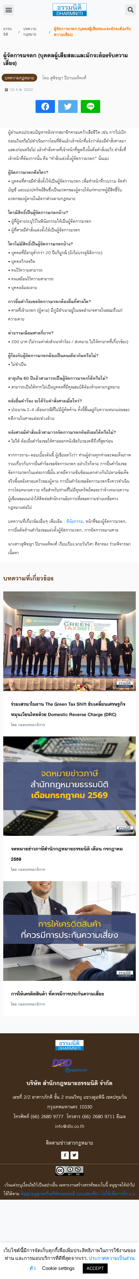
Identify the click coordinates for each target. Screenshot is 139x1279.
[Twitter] (74, 1155)
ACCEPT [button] (95, 1268)
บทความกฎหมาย (29, 31)
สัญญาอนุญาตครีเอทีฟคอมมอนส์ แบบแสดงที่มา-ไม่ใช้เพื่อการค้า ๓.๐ (78, 1193)
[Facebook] (65, 1155)
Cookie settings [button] (58, 1268)
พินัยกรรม (74, 521)
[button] (8, 10)
